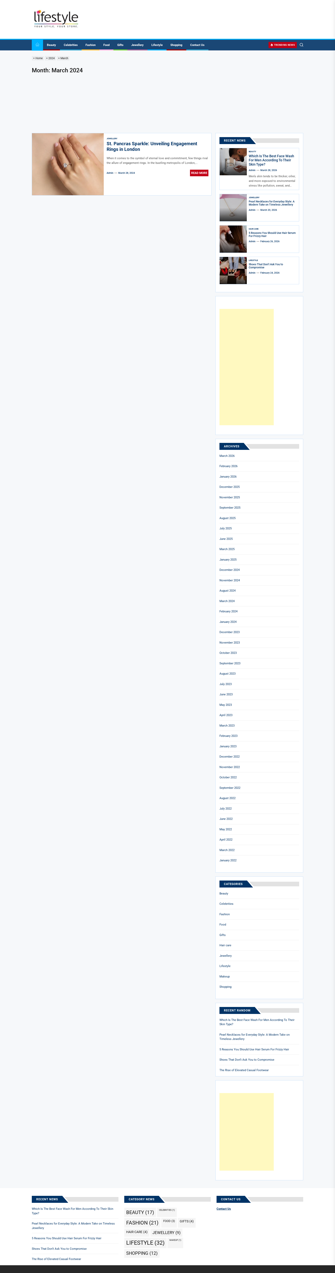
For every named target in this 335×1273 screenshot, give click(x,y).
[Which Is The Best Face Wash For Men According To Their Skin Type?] (233, 161)
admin (110, 173)
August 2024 (227, 590)
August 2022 (227, 798)
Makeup (224, 976)
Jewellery (137, 45)
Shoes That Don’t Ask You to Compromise (246, 1059)
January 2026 (228, 476)
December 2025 (229, 487)
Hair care (254, 229)
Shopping (176, 45)
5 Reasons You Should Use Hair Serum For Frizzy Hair (254, 1049)
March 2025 (227, 549)
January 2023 (228, 746)
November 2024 (229, 580)
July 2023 (225, 684)
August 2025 (227, 518)
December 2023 (229, 632)
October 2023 (228, 653)
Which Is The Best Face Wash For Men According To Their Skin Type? (271, 160)
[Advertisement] (167, 104)
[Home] (37, 45)
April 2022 (225, 839)
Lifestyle (157, 45)
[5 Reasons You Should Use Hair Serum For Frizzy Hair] (233, 239)
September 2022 (229, 788)
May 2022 (225, 829)
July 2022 (225, 808)
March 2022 (227, 850)
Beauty (51, 45)
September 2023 (229, 663)
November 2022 (229, 767)
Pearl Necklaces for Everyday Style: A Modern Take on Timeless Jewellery (271, 203)
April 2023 (225, 715)
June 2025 (226, 539)
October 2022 (228, 777)
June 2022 (226, 819)
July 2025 (225, 528)
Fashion (90, 45)
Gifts (120, 45)
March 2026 (227, 456)
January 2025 (228, 559)
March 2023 (227, 725)
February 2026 (228, 466)
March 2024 (227, 601)
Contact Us (197, 45)
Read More (199, 173)
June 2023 (226, 694)
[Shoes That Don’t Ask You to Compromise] (233, 270)
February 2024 (228, 611)
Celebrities (71, 45)
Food (106, 45)
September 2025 (229, 507)
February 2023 (228, 736)
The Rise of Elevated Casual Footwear (244, 1070)
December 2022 (229, 756)
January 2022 (228, 860)
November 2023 (229, 642)
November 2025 (229, 497)
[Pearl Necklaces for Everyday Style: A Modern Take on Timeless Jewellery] (233, 207)
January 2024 (228, 622)
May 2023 (225, 705)
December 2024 (229, 570)
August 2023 (227, 673)
